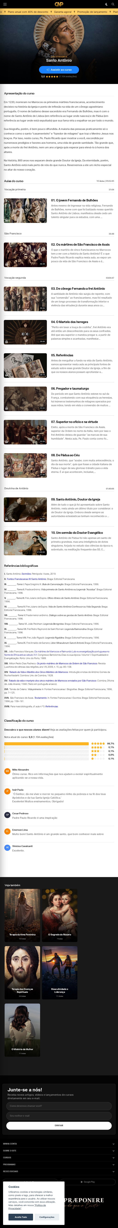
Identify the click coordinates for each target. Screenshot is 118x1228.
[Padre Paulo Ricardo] (59, 4)
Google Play (89, 1182)
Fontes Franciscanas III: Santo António (26, 579)
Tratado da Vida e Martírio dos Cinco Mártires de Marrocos (38, 672)
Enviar (59, 1126)
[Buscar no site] (113, 4)
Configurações (46, 1217)
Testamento (40, 698)
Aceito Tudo (21, 1217)
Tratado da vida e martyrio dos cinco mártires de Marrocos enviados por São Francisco (52, 681)
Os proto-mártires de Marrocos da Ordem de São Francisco (67, 663)
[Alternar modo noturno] (106, 4)
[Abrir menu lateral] (5, 4)
